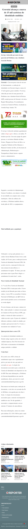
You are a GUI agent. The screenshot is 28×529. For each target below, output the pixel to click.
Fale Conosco (5, 510)
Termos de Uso (5, 517)
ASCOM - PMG (9, 19)
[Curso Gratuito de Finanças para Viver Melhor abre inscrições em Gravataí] (7, 468)
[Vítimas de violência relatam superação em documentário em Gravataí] (21, 451)
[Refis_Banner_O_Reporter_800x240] (14, 166)
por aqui (9, 365)
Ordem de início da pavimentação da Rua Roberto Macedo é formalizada (20, 476)
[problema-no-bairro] (14, 79)
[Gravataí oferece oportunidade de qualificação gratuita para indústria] (7, 451)
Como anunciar (5, 507)
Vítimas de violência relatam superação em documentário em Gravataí (20, 458)
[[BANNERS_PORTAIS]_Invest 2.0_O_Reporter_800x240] (14, 71)
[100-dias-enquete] (14, 52)
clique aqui (9, 134)
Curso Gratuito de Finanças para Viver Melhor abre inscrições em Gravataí (6, 476)
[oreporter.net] (14, 2)
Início (3, 512)
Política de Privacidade (7, 515)
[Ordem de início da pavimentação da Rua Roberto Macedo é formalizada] (21, 468)
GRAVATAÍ (14, 6)
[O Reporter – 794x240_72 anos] (14, 118)
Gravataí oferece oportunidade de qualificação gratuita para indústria (7, 458)
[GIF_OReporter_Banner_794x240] (14, 127)
